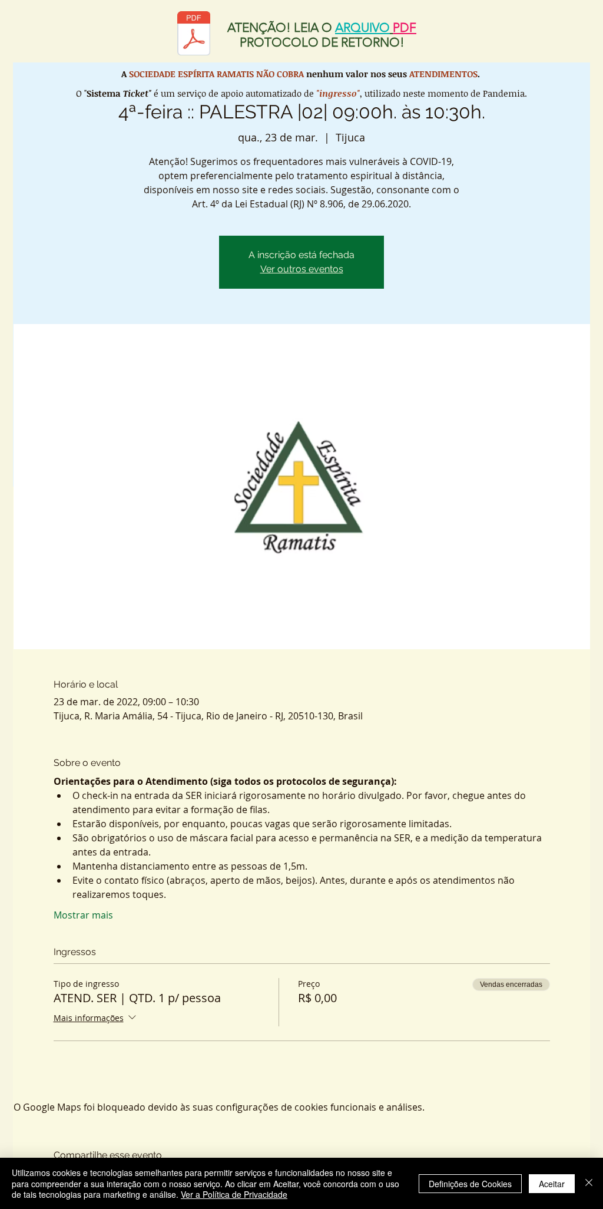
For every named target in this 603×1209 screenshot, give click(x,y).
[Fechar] (589, 1183)
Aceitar (552, 1184)
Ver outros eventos (301, 269)
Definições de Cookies (470, 1184)
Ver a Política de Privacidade (234, 1194)
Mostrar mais (83, 915)
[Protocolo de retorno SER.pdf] (193, 34)
